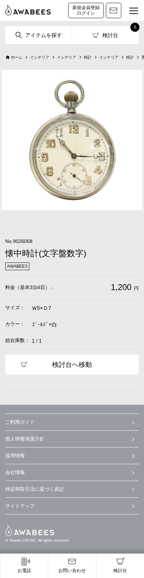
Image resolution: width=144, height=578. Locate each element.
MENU (133, 11)
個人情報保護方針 (24, 439)
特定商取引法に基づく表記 (34, 489)
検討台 (110, 35)
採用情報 (15, 455)
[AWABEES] (28, 10)
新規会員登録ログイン (86, 10)
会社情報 (15, 472)
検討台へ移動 (72, 364)
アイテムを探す (43, 35)
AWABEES (29, 530)
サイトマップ (20, 506)
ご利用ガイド (20, 422)
